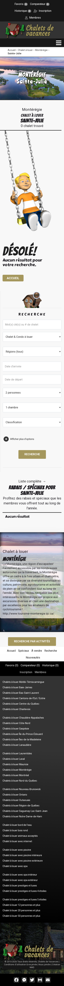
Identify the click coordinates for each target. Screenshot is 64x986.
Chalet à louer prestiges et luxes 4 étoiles (24, 891)
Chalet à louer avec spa (15, 866)
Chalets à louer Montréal (16, 775)
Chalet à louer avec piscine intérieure (22, 855)
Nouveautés (33, 657)
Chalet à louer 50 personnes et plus (21, 916)
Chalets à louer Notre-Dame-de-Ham (22, 816)
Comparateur (39, 4)
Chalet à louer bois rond (15, 830)
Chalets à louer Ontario (15, 794)
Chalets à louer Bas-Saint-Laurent (21, 692)
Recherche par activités (32, 641)
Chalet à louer (25, 50)
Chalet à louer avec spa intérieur (20, 874)
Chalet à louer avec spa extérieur (20, 880)
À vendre (36, 650)
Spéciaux (23, 650)
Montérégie (41, 50)
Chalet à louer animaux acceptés (20, 835)
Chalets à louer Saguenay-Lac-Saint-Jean (25, 811)
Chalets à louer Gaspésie (16, 728)
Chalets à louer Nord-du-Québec (20, 780)
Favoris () (11, 665)
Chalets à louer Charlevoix (16, 709)
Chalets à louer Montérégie (17, 769)
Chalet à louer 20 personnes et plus (21, 910)
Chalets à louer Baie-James (17, 687)
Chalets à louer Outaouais (16, 800)
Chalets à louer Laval (14, 759)
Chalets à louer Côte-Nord (16, 723)
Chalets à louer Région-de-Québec (21, 805)
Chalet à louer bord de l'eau (17, 825)
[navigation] (58, 43)
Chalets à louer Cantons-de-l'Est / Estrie (24, 698)
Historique (22, 10)
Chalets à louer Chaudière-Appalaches (23, 717)
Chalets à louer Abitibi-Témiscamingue (23, 682)
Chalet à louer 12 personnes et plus (21, 905)
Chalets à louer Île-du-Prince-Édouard (23, 734)
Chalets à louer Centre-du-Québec (21, 703)
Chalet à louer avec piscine (17, 849)
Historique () (50, 665)
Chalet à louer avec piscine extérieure (23, 860)
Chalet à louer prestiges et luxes (20, 885)
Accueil (12, 50)
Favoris (20, 4)
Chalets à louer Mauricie (15, 764)
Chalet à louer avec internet (17, 841)
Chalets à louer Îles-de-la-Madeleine (22, 739)
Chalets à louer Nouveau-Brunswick (22, 789)
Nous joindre (45, 964)
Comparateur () (30, 665)
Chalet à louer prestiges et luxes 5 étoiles (24, 899)
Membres (35, 17)
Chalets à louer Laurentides (17, 753)
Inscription (44, 10)
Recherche (32, 454)
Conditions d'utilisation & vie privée (20, 964)
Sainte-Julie (14, 53)
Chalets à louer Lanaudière (17, 745)
